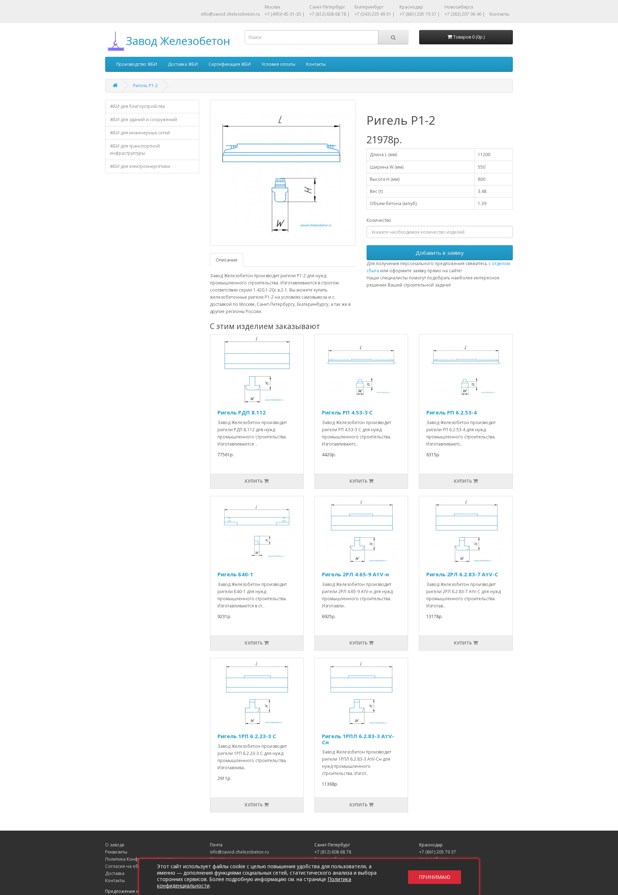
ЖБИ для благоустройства (137, 106)
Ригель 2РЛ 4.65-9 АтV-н (355, 574)
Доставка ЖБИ (183, 64)
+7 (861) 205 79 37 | (419, 14)
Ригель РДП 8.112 (241, 412)
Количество (379, 220)
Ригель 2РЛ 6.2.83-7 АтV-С (462, 574)
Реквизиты (116, 852)
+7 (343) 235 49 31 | (374, 14)
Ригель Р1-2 (145, 86)
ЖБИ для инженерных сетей (140, 133)
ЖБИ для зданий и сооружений (143, 119)
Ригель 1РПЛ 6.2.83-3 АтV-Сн (358, 739)
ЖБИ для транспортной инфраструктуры (135, 149)
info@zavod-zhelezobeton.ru (230, 14)
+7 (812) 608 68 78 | (329, 14)
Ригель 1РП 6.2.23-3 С (246, 736)
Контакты (499, 14)
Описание (226, 260)
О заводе (114, 845)
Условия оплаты (278, 64)
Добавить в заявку (440, 252)
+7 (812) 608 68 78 (332, 852)
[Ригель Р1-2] (283, 173)
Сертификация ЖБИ (230, 64)
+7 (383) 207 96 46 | (465, 14)
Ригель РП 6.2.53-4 (451, 412)
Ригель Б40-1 (235, 574)
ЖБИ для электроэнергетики (140, 166)
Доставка (114, 873)
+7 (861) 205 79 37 (437, 852)
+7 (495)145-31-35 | (285, 14)
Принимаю (434, 877)
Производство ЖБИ (136, 64)
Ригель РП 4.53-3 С (347, 412)
